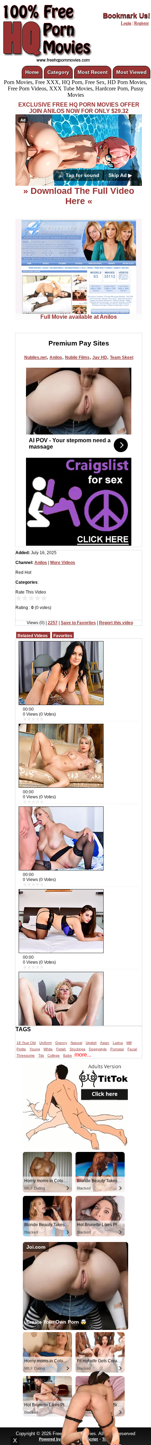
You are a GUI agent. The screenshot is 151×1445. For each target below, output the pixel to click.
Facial (132, 1049)
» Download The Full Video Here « (78, 196)
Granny (61, 1043)
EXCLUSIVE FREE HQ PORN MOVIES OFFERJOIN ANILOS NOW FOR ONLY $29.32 (78, 108)
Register (141, 23)
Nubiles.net (35, 357)
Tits (41, 1055)
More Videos (62, 562)
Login (126, 23)
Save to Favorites (78, 622)
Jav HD (99, 357)
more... (82, 1055)
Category (58, 72)
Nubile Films (77, 357)
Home (32, 72)
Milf (129, 1043)
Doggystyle (98, 1049)
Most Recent (93, 72)
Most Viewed (131, 72)
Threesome (26, 1055)
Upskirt (91, 1043)
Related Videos (33, 635)
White (48, 1049)
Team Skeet (121, 357)
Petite (21, 1049)
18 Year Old (26, 1043)
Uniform (45, 1043)
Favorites (62, 635)
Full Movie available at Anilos (78, 317)
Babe (67, 1055)
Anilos (56, 357)
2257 (53, 622)
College (53, 1055)
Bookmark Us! (126, 15)
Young (34, 1049)
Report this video (116, 622)
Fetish (61, 1049)
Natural (76, 1043)
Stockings (77, 1049)
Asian (104, 1043)
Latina (118, 1043)
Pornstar (117, 1049)
